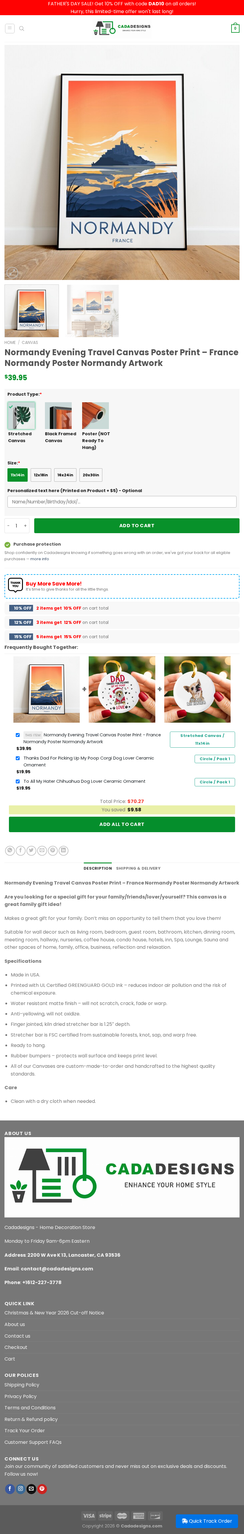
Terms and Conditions (30, 1407)
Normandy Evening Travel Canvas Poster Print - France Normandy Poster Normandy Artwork (92, 738)
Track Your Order (24, 1430)
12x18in (41, 475)
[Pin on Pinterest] (53, 851)
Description (98, 868)
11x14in (17, 475)
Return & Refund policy (31, 1419)
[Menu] (10, 28)
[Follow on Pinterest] (42, 1489)
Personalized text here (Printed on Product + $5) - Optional (74, 491)
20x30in (91, 475)
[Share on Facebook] (21, 851)
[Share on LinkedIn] (63, 851)
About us (14, 1324)
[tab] (98, 868)
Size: (13, 463)
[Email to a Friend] (42, 851)
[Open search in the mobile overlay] (21, 28)
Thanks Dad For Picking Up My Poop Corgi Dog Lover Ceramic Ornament (89, 761)
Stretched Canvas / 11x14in (202, 739)
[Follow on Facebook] (10, 1489)
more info (39, 558)
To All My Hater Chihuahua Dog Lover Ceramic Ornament (85, 781)
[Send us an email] (31, 1489)
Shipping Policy (21, 1384)
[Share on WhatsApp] (10, 851)
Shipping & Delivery (138, 868)
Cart (9, 1358)
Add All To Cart (121, 824)
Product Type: (24, 394)
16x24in (65, 475)
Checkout (15, 1347)
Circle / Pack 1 (215, 759)
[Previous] (16, 162)
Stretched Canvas (20, 437)
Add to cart (136, 525)
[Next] (227, 162)
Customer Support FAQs (33, 1442)
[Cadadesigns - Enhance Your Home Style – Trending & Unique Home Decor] (122, 28)
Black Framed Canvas (60, 437)
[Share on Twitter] (31, 851)
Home (10, 342)
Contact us (17, 1336)
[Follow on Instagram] (21, 1489)
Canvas (30, 342)
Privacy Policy (20, 1396)
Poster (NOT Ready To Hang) (96, 440)
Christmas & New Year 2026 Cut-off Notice (54, 1312)
